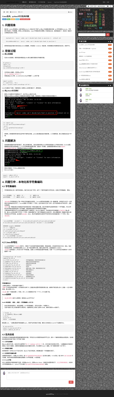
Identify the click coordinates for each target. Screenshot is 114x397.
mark (87, 101)
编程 (7, 12)
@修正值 (30, 302)
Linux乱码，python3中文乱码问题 (86, 44)
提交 (71, 382)
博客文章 (33, 2)
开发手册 (42, 2)
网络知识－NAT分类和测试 (85, 56)
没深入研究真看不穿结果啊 (92, 90)
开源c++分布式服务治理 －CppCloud (87, 48)
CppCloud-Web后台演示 (60, 2)
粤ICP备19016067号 (59, 394)
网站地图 (66, 394)
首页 (25, 2)
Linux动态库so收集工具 (84, 79)
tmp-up (49, 2)
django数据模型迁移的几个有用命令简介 (88, 64)
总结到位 (88, 95)
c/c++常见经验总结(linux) (85, 75)
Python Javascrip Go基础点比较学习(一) (88, 67)
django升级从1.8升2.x (84, 60)
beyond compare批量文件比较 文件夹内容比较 (89, 71)
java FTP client (82, 52)
